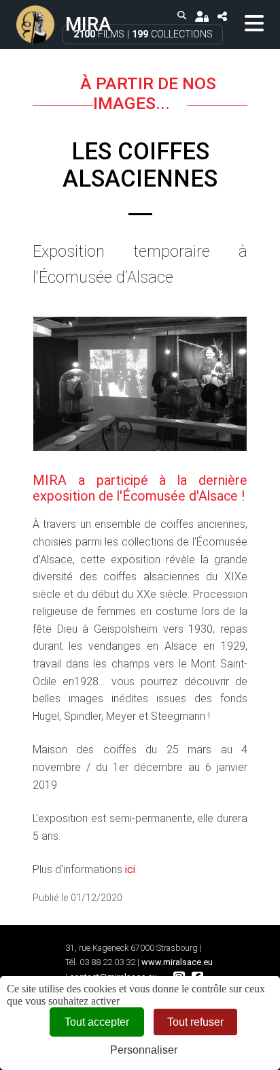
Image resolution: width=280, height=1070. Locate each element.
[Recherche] (182, 16)
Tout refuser (195, 1022)
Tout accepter (97, 1022)
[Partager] (222, 16)
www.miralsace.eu (177, 962)
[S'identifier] (201, 16)
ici (130, 869)
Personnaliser (143, 1050)
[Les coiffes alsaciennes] (140, 384)
